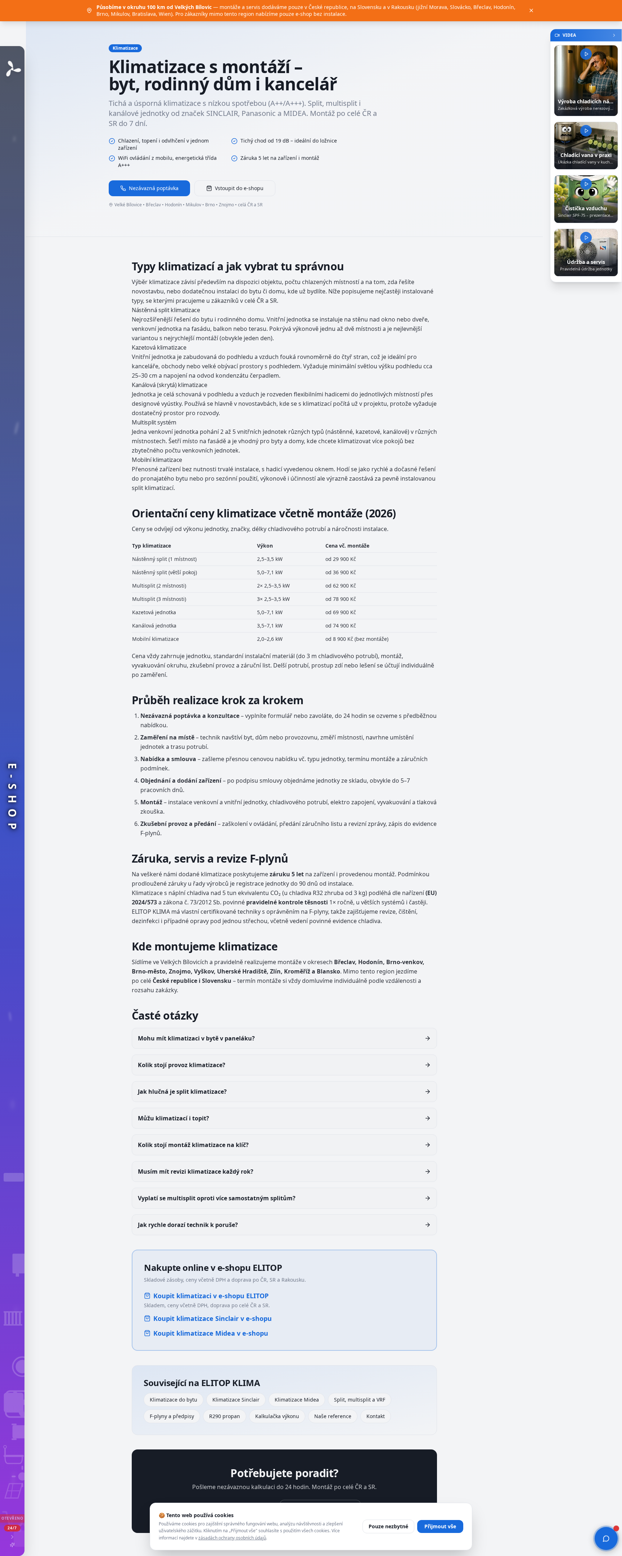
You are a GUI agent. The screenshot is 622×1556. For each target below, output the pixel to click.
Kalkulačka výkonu (277, 1416)
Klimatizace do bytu (173, 1399)
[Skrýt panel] (614, 35)
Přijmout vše (440, 1526)
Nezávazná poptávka (154, 188)
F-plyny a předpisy (172, 1416)
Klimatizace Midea (297, 1399)
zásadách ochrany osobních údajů (232, 1538)
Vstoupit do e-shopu (239, 188)
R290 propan (224, 1416)
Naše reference (332, 1416)
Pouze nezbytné (388, 1526)
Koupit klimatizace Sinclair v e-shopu (212, 1318)
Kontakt (375, 1416)
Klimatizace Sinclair (236, 1399)
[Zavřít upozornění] (531, 10)
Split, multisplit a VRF (359, 1399)
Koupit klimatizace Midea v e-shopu (210, 1333)
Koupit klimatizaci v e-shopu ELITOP (211, 1295)
